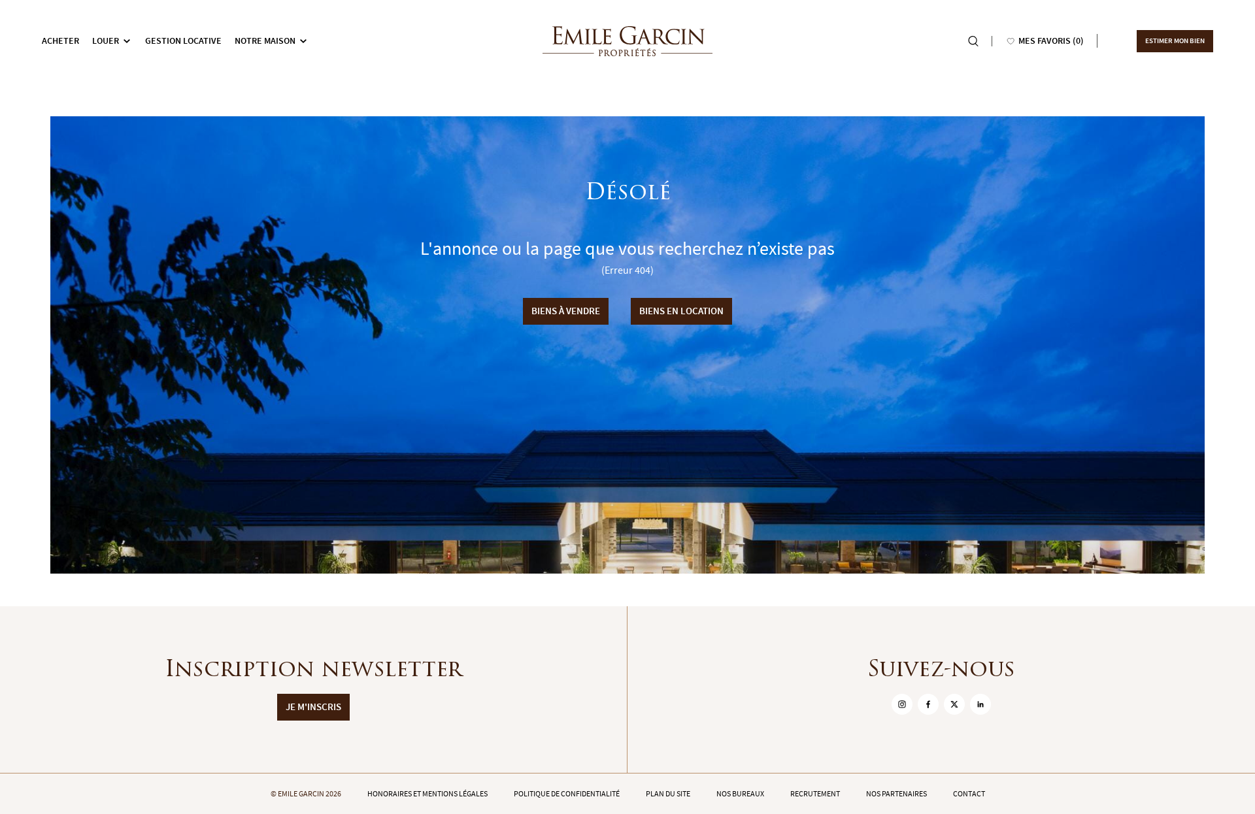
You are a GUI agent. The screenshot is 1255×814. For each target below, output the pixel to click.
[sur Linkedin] (980, 704)
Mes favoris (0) (1051, 41)
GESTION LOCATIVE (183, 41)
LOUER (105, 41)
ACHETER (60, 41)
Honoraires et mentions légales (427, 793)
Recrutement (815, 793)
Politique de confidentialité (567, 793)
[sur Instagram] (902, 704)
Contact (969, 793)
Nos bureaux (740, 793)
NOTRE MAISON (265, 41)
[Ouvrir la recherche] (973, 41)
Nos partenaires (896, 793)
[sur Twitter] (954, 704)
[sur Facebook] (928, 704)
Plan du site (668, 793)
